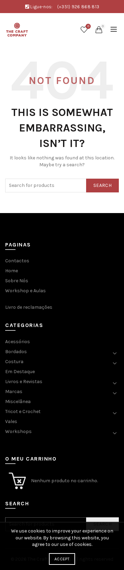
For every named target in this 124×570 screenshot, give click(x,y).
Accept (62, 559)
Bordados (16, 352)
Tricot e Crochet (23, 411)
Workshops (18, 431)
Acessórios (17, 342)
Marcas (13, 391)
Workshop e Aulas (25, 291)
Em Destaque (20, 371)
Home (11, 271)
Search (102, 185)
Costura (14, 362)
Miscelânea (18, 401)
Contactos (17, 261)
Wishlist (88, 26)
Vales (11, 421)
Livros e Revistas (23, 381)
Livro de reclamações (28, 307)
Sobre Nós (16, 281)
